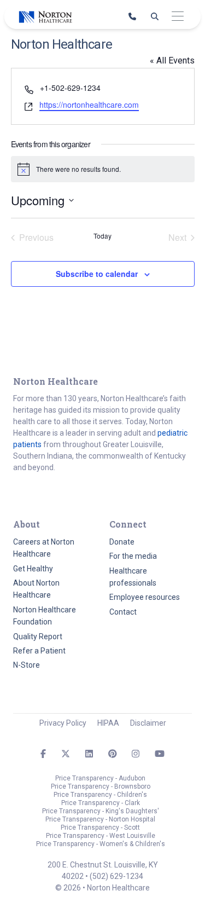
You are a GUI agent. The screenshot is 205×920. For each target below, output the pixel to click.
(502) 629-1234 (116, 876)
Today (102, 236)
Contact (123, 611)
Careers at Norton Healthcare (43, 547)
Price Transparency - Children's (100, 795)
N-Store (26, 665)
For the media (133, 556)
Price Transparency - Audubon (100, 778)
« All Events (172, 60)
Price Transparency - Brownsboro (100, 786)
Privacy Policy (62, 723)
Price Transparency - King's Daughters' (100, 811)
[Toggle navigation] (177, 16)
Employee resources (144, 597)
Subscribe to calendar (97, 273)
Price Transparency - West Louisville (100, 836)
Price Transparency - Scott (100, 827)
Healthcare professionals (132, 576)
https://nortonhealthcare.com (89, 104)
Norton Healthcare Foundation (44, 615)
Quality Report (37, 636)
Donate (121, 541)
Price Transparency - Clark (100, 803)
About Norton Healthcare (36, 588)
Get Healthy (33, 568)
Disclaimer (148, 723)
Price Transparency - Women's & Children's (100, 844)
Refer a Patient (39, 650)
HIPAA (108, 723)
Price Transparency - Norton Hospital (100, 819)
